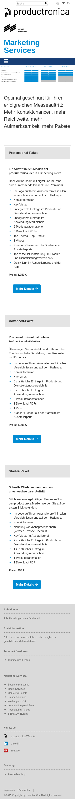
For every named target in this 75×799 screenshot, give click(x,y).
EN (68, 3)
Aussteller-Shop (16, 774)
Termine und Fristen (19, 660)
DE (63, 3)
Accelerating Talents (19, 709)
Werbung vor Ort (17, 701)
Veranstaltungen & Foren (21, 705)
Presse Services (17, 697)
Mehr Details (25, 288)
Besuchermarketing (18, 684)
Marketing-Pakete (17, 693)
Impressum (9, 790)
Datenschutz (25, 790)
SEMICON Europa (18, 713)
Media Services (16, 688)
